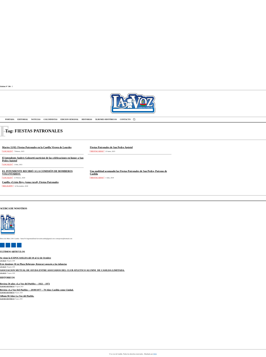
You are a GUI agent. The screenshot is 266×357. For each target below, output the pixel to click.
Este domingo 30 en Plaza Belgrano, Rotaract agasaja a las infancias (33, 264)
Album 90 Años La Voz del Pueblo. (17, 296)
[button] (134, 119)
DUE (155, 354)
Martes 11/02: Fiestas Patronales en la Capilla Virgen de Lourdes (36, 147)
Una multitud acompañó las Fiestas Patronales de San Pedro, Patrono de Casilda (128, 172)
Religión (7, 186)
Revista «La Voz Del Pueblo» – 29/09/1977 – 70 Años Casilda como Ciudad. (37, 289)
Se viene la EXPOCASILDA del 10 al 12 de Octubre (25, 257)
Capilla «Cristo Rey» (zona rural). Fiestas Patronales (30, 182)
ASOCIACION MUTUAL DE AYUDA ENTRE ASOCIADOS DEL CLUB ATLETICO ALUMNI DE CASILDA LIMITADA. (62, 270)
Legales (3, 273)
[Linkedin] (19, 86)
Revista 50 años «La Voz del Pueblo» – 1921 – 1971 (25, 283)
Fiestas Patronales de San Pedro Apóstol (111, 147)
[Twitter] (24, 86)
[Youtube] (28, 86)
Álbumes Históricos (7, 286)
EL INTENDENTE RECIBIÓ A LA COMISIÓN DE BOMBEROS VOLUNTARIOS (37, 172)
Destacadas (97, 151)
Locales (7, 151)
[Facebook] (14, 86)
